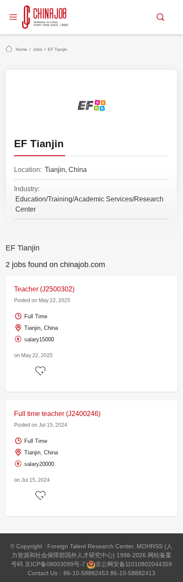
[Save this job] (41, 371)
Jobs (37, 49)
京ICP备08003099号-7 (55, 564)
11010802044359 (148, 564)
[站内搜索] (160, 17)
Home (21, 49)
